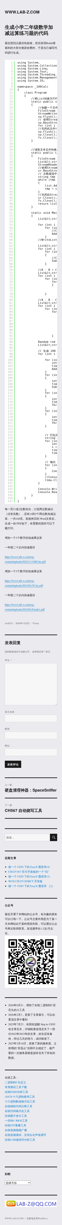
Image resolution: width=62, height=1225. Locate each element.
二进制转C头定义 (15, 1082)
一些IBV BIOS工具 (16, 1120)
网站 (7, 745)
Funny (36, 623)
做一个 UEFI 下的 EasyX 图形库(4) (29, 867)
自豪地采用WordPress (37, 1218)
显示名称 (9, 711)
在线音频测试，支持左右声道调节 (25, 1135)
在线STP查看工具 (15, 1125)
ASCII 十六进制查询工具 (20, 1096)
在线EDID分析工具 (16, 1092)
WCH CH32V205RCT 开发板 (25, 881)
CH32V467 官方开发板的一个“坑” (28, 871)
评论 (8, 660)
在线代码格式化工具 (17, 1111)
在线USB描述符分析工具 (20, 1139)
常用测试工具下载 (16, 1087)
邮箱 (7, 728)
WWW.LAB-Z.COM (22, 12)
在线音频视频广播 (16, 1130)
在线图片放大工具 (16, 1115)
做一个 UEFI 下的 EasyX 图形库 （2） (31, 886)
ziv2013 (9, 623)
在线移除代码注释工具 (18, 1106)
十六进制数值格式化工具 (20, 1101)
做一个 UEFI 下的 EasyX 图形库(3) (29, 876)
